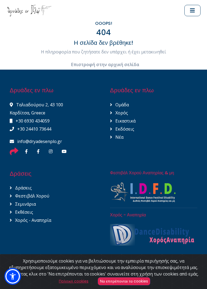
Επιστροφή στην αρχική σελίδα (105, 64)
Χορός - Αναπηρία (32, 220)
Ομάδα (121, 105)
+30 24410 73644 (33, 129)
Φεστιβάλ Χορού (31, 196)
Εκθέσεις (23, 212)
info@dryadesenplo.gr (39, 141)
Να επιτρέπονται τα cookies (124, 281)
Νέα (118, 137)
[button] (12, 276)
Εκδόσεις (124, 129)
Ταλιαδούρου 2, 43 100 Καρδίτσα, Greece (36, 109)
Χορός (121, 113)
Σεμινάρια (25, 204)
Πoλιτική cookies (73, 281)
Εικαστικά (125, 121)
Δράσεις (23, 188)
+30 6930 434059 (32, 121)
